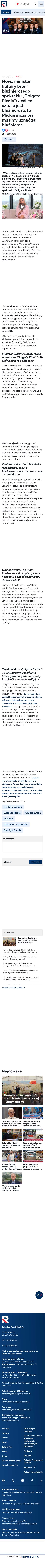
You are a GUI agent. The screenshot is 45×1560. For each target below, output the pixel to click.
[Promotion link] (22, 26)
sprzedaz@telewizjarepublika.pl (16, 1394)
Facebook (32, 1480)
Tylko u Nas (7, 1447)
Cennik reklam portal (11, 1460)
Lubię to (11, 139)
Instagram (22, 1480)
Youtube (3, 1480)
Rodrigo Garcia (12, 830)
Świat (4, 1451)
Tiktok (41, 1480)
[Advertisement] (22, 53)
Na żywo (25, 4)
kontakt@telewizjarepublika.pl (15, 1401)
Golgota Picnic (12, 812)
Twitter (13, 1480)
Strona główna (7, 77)
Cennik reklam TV (10, 1465)
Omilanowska (33, 812)
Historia (5, 1428)
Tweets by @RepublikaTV (13, 987)
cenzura (8, 818)
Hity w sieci (35, 862)
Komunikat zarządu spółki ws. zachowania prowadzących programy (33, 1441)
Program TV (29, 1467)
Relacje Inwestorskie (33, 1472)
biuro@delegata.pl (10, 1420)
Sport (4, 1442)
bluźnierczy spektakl (16, 824)
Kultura (5, 1433)
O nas (4, 1456)
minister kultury (13, 806)
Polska (18, 77)
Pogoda (27, 1455)
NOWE (6, 12)
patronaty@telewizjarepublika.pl (16, 1409)
